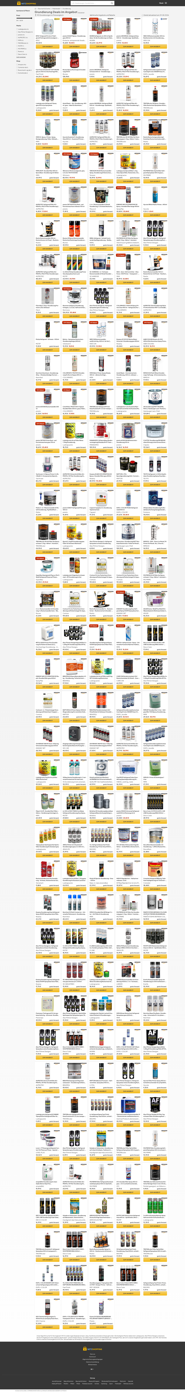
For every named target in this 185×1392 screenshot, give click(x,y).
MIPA (21, 40)
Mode (78, 1383)
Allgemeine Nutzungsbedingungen (93, 1359)
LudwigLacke (23, 29)
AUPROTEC (23, 37)
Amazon (22, 64)
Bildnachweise (92, 1364)
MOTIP (21, 46)
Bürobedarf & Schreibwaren (110, 1381)
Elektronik (123, 1381)
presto (21, 35)
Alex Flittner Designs (25, 32)
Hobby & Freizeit (56, 1383)
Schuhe (97, 1383)
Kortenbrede (23, 73)
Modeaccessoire (87, 1383)
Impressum (92, 1356)
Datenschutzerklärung (92, 1362)
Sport (111, 1383)
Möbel (72, 1383)
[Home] (35, 8)
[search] (112, 3)
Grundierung (67, 8)
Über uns (92, 1354)
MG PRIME (22, 48)
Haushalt (130, 1381)
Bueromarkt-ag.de (25, 70)
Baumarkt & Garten (44, 8)
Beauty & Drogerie (94, 1381)
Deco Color (22, 54)
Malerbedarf (56, 8)
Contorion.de (23, 67)
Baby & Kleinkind (68, 1381)
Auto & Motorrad (56, 1381)
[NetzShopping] (25, 3)
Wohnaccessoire (128, 1383)
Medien (66, 1383)
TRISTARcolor (23, 43)
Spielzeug (104, 1383)
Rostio (21, 51)
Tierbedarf (118, 1383)
